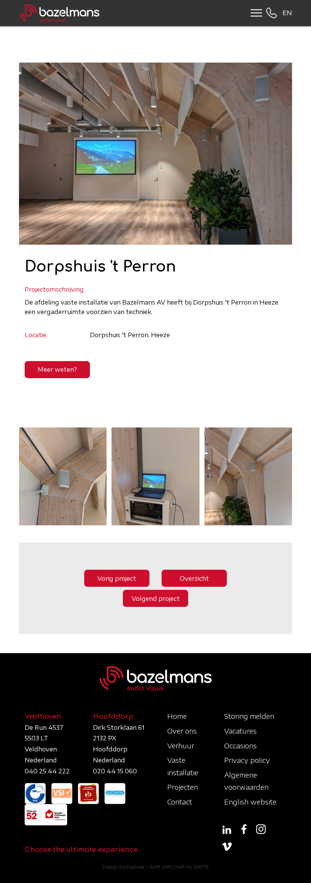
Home (177, 716)
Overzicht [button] (194, 578)
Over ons (182, 730)
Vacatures (240, 730)
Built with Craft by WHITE (179, 867)
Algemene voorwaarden (246, 780)
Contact (179, 801)
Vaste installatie (182, 766)
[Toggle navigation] (254, 13)
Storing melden (249, 716)
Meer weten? (57, 369)
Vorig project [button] (116, 578)
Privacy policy (247, 760)
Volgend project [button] (156, 598)
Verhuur (180, 745)
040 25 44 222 (47, 771)
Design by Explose (123, 867)
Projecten (182, 786)
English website (250, 801)
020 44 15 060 (115, 771)
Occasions (240, 745)
